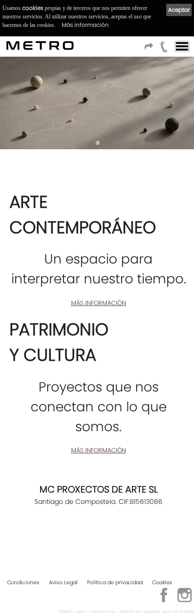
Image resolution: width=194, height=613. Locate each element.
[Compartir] (150, 49)
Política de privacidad (115, 582)
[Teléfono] (164, 49)
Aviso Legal (63, 582)
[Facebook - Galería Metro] (163, 600)
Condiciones (23, 582)
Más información (85, 25)
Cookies (162, 582)
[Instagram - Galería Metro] (184, 600)
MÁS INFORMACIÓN (98, 302)
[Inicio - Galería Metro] (40, 45)
